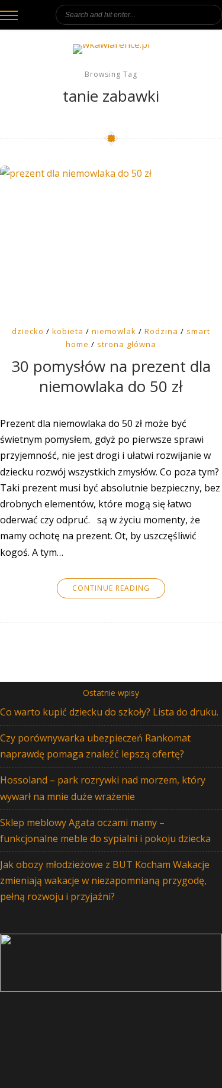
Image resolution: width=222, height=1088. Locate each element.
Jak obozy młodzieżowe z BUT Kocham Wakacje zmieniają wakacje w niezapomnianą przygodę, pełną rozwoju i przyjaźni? (105, 880)
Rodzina (161, 331)
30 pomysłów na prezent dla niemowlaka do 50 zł (111, 377)
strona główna (126, 344)
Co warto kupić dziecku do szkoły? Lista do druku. (109, 711)
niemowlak (114, 331)
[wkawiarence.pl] (111, 49)
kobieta (67, 331)
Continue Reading (111, 588)
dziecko (28, 331)
